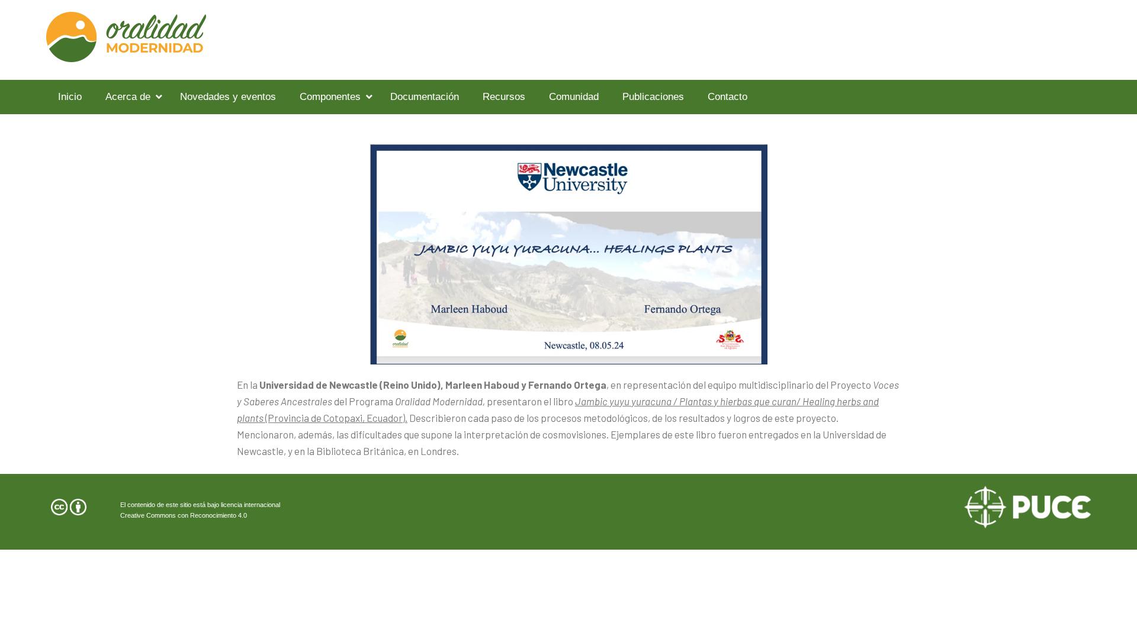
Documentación (424, 96)
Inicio (70, 96)
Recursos (504, 96)
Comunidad (574, 96)
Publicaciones (653, 96)
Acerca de (127, 96)
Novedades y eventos (228, 96)
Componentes (330, 96)
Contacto (727, 96)
